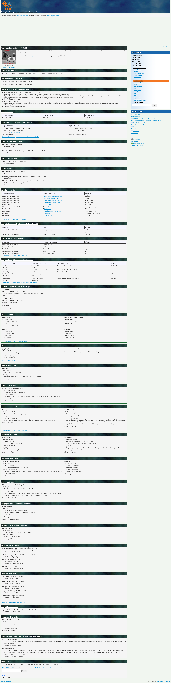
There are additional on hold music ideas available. (16, 255)
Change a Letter (7, 168)
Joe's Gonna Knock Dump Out (52, 198)
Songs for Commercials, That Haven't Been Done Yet (19, 224)
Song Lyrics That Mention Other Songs (14, 525)
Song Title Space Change (10, 545)
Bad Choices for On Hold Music (12, 238)
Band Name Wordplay (139, 63)
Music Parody (137, 57)
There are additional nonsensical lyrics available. (15, 430)
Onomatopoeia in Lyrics (9, 617)
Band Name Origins (8, 70)
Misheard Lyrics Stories (9, 346)
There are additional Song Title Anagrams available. (16, 602)
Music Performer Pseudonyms (11, 78)
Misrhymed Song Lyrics (9, 458)
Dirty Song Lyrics (7, 482)
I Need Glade (47, 204)
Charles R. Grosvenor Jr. (163, 681)
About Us (136, 71)
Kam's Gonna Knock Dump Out (53, 196)
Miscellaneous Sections (139, 68)
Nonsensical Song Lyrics (9, 407)
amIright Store (137, 77)
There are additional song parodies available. (14, 219)
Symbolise (47, 213)
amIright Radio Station (139, 73)
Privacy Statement (6, 681)
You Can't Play (48, 209)
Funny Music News (138, 83)
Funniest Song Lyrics (8, 365)
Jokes (135, 84)
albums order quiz (42, 56)
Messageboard (137, 90)
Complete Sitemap (138, 102)
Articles (136, 78)
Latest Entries (137, 70)
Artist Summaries (138, 80)
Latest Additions (138, 86)
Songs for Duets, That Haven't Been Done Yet (17, 260)
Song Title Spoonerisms (9, 607)
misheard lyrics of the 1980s (54, 16)
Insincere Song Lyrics (8, 434)
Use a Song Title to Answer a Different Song (16, 122)
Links (135, 88)
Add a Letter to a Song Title (11, 158)
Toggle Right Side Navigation (164, 46)
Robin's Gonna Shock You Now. (53, 200)
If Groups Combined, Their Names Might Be (16, 286)
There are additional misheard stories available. (15, 361)
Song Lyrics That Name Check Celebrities (15, 503)
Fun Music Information (9, 48)
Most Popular (5, 667)
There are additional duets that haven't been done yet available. (19, 282)
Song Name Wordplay (139, 66)
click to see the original (8, 67)
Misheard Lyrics (7, 314)
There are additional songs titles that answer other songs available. (20, 137)
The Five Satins (15, 132)
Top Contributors (138, 97)
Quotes (135, 95)
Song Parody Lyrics (8, 190)
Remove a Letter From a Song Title (13, 141)
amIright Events (138, 75)
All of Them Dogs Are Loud (52, 207)
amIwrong (30, 56)
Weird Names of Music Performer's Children (16, 89)
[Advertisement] (85, 31)
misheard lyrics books (23, 16)
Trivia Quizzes (137, 99)
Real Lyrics (136, 61)
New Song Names (7, 112)
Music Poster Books (139, 91)
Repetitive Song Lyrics (9, 385)
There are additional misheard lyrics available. (14, 341)
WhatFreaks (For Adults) (140, 100)
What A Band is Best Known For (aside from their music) (21, 637)
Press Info (136, 93)
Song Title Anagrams (8, 573)
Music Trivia (136, 59)
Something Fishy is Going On (52, 211)
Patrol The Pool (48, 215)
